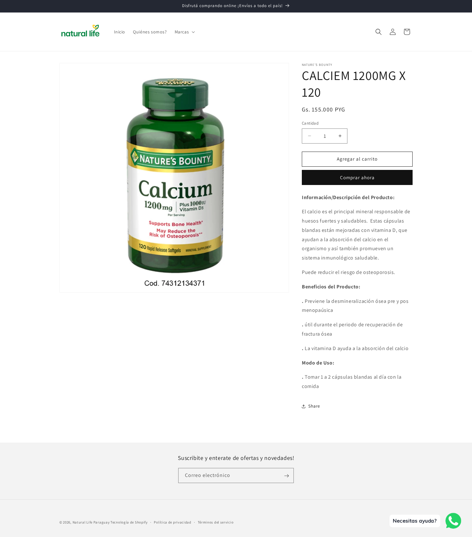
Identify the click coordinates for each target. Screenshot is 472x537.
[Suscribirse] (286, 475)
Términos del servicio (216, 522)
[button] (184, 32)
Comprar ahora (357, 177)
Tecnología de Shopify (129, 522)
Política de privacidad (172, 522)
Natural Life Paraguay (91, 522)
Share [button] (314, 406)
